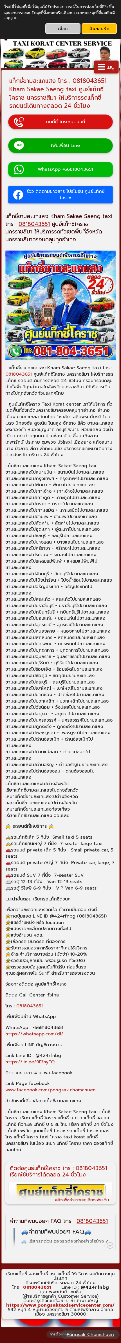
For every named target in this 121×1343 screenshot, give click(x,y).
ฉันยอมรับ (99, 28)
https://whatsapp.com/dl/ (34, 1034)
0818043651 (34, 224)
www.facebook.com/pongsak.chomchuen (50, 1090)
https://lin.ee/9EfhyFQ (30, 1062)
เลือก (63, 28)
